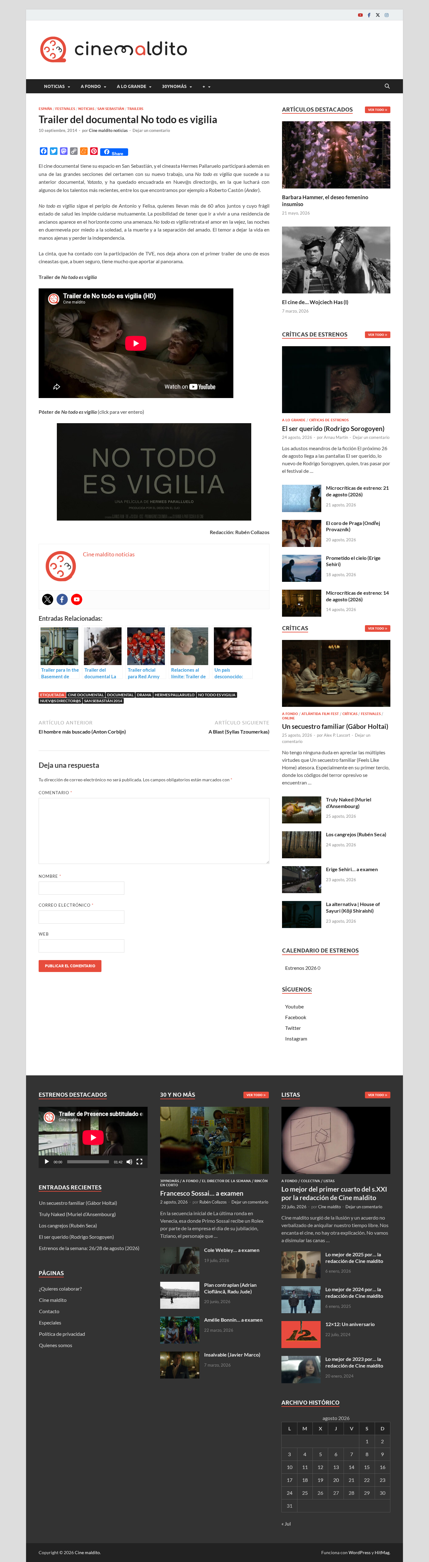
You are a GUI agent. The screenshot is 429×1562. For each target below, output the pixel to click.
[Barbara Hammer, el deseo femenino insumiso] (336, 154)
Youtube (294, 1006)
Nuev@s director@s (60, 700)
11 (305, 1467)
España (45, 108)
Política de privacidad (62, 1334)
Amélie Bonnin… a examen (233, 1320)
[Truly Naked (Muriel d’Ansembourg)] (301, 800)
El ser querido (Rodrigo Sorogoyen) (333, 428)
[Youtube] (360, 14)
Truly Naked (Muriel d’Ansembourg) (348, 802)
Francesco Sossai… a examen (201, 1193)
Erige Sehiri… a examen (352, 869)
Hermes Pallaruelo (175, 694)
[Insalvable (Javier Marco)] (179, 1355)
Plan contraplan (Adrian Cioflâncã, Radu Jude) (230, 1288)
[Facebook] (369, 14)
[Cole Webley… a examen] (179, 1250)
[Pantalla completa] (139, 1162)
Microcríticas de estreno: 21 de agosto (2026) (357, 491)
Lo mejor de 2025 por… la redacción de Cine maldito (354, 1257)
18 (305, 1480)
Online (288, 718)
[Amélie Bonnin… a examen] (179, 1320)
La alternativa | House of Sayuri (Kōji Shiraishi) (353, 907)
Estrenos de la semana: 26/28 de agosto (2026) (89, 1248)
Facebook (295, 1017)
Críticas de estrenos (329, 420)
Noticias (54, 86)
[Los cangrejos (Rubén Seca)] (301, 835)
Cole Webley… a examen (231, 1250)
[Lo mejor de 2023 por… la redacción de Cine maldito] (301, 1360)
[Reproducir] (47, 1162)
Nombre (50, 876)
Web (44, 934)
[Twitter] (378, 14)
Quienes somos (55, 1345)
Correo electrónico (66, 905)
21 (351, 1480)
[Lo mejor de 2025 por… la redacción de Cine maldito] (301, 1255)
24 (289, 1493)
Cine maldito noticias (108, 130)
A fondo (91, 86)
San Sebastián (110, 108)
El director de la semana (226, 1181)
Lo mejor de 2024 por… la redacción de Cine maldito (354, 1292)
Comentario (55, 792)
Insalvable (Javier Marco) (232, 1354)
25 (305, 1493)
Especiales (50, 1322)
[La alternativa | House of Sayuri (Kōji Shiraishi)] (301, 905)
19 (320, 1480)
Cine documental (86, 694)
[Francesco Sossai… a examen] (214, 1110)
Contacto (49, 1311)
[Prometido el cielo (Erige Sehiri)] (301, 558)
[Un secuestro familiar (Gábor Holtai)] (336, 675)
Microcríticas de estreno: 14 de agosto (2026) (357, 596)
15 (367, 1467)
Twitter (293, 1028)
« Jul (286, 1523)
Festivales (65, 108)
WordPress (360, 1552)
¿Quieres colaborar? (60, 1289)
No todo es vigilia (217, 694)
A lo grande (131, 86)
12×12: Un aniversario (350, 1324)
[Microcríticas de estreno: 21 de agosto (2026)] (301, 488)
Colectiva (310, 1181)
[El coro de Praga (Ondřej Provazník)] (301, 524)
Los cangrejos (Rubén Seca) (356, 834)
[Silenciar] (129, 1162)
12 (320, 1467)
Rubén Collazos (213, 1201)
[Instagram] (386, 14)
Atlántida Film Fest (320, 714)
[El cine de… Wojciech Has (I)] (336, 259)
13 (336, 1467)
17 (289, 1480)
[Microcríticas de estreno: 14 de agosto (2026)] (301, 593)
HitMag (382, 1552)
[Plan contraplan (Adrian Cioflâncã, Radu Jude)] (179, 1285)
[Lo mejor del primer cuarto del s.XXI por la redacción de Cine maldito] (335, 1110)
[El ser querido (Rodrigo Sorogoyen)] (336, 382)
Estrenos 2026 (301, 968)
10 (289, 1467)
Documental (120, 694)
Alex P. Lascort (337, 735)
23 (382, 1480)
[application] (93, 1137)
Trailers (135, 108)
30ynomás (174, 86)
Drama (144, 694)
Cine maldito (53, 1300)
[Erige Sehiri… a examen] (301, 870)
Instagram (296, 1038)
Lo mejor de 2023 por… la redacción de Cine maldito (354, 1362)
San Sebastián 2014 (103, 700)
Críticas (349, 714)
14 (351, 1467)
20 (336, 1480)
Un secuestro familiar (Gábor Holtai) (335, 726)
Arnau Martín (336, 437)
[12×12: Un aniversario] (301, 1325)
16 (382, 1467)
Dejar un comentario (151, 130)
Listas (328, 1181)
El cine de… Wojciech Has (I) (315, 302)
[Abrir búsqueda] (387, 86)
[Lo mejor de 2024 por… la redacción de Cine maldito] (301, 1290)
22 (367, 1480)
